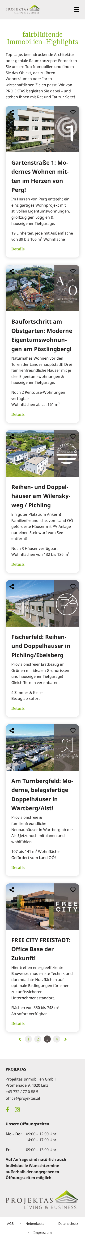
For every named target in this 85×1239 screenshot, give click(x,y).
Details (18, 249)
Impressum (43, 1232)
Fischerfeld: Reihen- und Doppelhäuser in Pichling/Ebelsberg (40, 646)
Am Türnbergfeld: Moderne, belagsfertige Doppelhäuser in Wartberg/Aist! (42, 794)
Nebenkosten (36, 1223)
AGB (10, 1223)
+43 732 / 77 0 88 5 (22, 1091)
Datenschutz (68, 1223)
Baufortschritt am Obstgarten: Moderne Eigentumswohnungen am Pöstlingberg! (41, 335)
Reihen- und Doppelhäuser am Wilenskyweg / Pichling (41, 496)
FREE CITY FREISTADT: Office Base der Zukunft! (41, 949)
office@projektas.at (23, 1098)
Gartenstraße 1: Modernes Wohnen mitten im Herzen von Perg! (40, 176)
